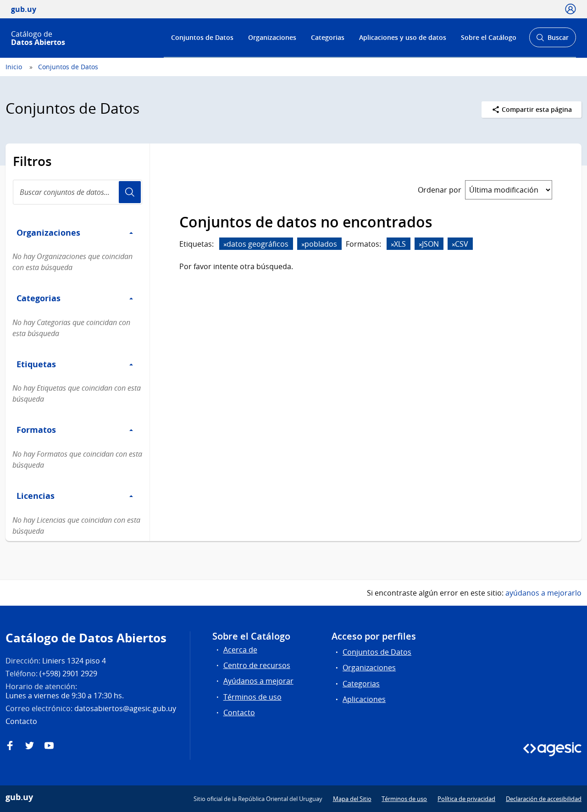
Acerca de (240, 650)
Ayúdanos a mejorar (258, 681)
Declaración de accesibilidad (543, 799)
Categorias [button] (39, 298)
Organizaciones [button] (48, 232)
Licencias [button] (36, 496)
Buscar (552, 40)
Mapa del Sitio (352, 799)
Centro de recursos (256, 665)
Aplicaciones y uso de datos (402, 37)
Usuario (130, 192)
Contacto (239, 712)
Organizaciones (272, 37)
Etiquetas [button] (36, 364)
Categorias (327, 37)
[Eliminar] (225, 244)
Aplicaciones (364, 699)
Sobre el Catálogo (488, 37)
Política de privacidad (466, 799)
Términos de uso (252, 697)
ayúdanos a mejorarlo (543, 593)
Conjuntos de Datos (202, 37)
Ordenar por (439, 190)
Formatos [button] (36, 430)
